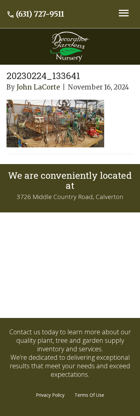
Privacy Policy (50, 395)
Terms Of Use (89, 395)
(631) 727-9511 (35, 14)
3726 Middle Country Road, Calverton (70, 196)
